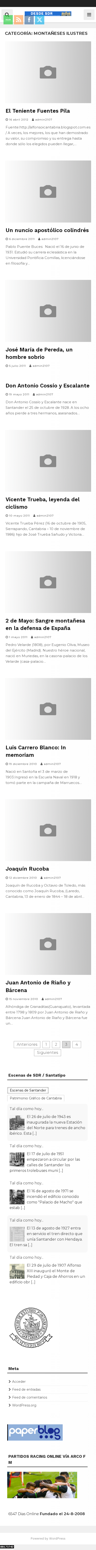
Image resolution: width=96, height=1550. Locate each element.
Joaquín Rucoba (27, 869)
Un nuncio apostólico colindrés (47, 230)
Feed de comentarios (29, 1397)
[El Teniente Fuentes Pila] (48, 102)
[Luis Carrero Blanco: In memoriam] (48, 738)
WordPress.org (24, 1405)
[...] (34, 1133)
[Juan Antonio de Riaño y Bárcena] (48, 973)
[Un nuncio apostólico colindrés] (48, 221)
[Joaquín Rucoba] (48, 860)
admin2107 (43, 119)
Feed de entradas (26, 1389)
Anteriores (27, 1044)
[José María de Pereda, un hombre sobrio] (48, 340)
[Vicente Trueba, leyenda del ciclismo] (48, 490)
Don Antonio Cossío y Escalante (47, 386)
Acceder (19, 1382)
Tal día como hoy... (26, 1109)
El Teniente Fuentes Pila (38, 111)
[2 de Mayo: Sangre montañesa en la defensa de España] (48, 612)
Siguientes (47, 1052)
